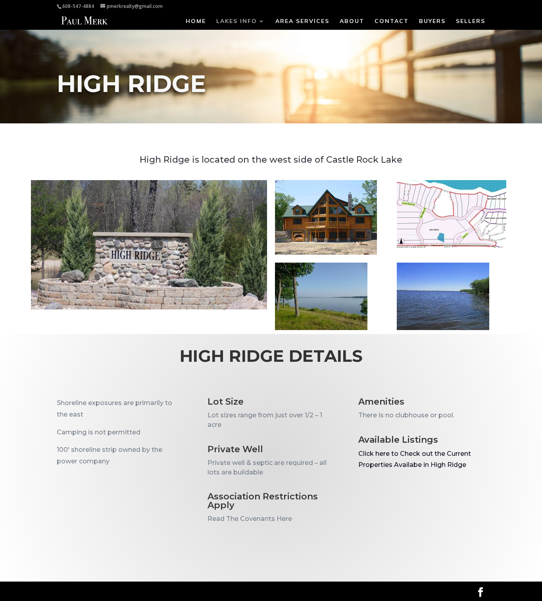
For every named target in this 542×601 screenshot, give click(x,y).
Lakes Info (236, 21)
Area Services (302, 21)
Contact (392, 21)
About (352, 21)
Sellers (470, 21)
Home (196, 21)
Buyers (432, 21)
